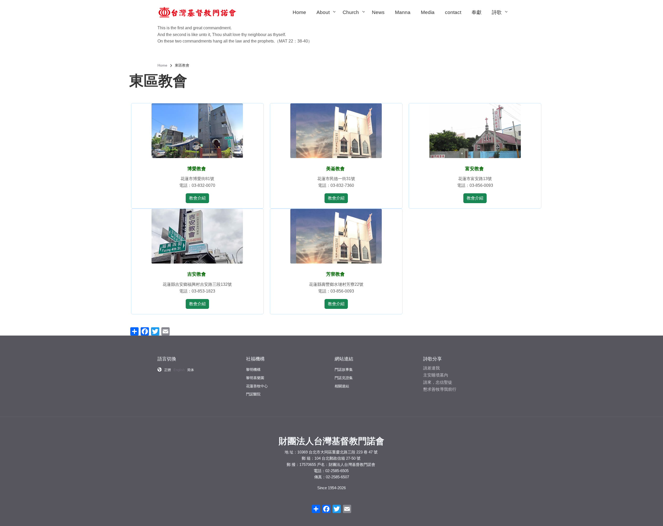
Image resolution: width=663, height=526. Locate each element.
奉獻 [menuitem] (476, 12)
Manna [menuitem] (402, 12)
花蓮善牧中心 (257, 386)
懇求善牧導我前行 (439, 389)
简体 (190, 370)
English (179, 370)
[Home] (197, 12)
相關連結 (342, 386)
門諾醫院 (253, 394)
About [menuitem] (325, 17)
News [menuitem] (378, 12)
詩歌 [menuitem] (499, 17)
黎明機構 (253, 369)
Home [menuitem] (299, 12)
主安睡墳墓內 (435, 375)
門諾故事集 (344, 369)
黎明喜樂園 (255, 378)
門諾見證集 (344, 378)
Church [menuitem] (353, 17)
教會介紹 (197, 198)
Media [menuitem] (428, 12)
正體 (167, 370)
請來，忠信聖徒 (437, 382)
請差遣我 (431, 368)
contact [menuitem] (453, 12)
